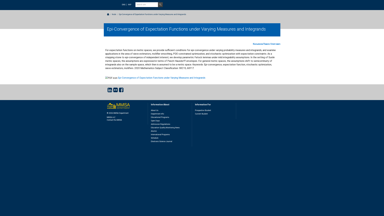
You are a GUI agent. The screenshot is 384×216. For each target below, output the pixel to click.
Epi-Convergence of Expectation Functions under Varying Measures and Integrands (161, 77)
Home (108, 14)
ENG (123, 5)
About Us (154, 110)
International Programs (160, 135)
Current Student (201, 114)
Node (114, 14)
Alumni (154, 131)
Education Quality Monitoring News (165, 128)
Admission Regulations (160, 124)
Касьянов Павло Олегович (266, 44)
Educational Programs (160, 117)
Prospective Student (203, 110)
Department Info (157, 114)
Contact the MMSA (114, 120)
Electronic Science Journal (161, 141)
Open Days (155, 121)
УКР (129, 5)
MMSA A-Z (111, 117)
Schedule (154, 138)
